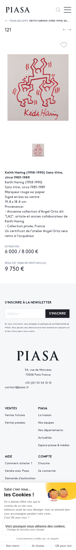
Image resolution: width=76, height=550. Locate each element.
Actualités (45, 437)
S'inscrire (44, 463)
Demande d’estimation (20, 478)
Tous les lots (18, 20)
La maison (44, 415)
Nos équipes (46, 422)
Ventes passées (15, 422)
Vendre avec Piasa (17, 470)
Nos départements (50, 430)
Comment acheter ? (18, 463)
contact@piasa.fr (17, 387)
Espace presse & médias (53, 445)
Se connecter (47, 470)
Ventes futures (15, 415)
